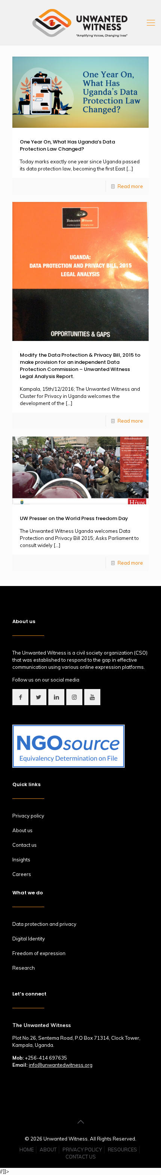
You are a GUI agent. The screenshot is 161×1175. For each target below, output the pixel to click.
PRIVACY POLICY (82, 1150)
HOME (26, 1150)
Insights (21, 860)
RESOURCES (122, 1150)
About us (22, 830)
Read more (130, 186)
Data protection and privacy (44, 924)
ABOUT (48, 1150)
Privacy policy (28, 816)
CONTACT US (81, 1157)
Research (23, 968)
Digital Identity (28, 939)
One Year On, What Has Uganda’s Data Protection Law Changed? (67, 145)
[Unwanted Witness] (80, 22)
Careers (21, 874)
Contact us (24, 845)
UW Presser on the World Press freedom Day (74, 518)
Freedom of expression (39, 953)
